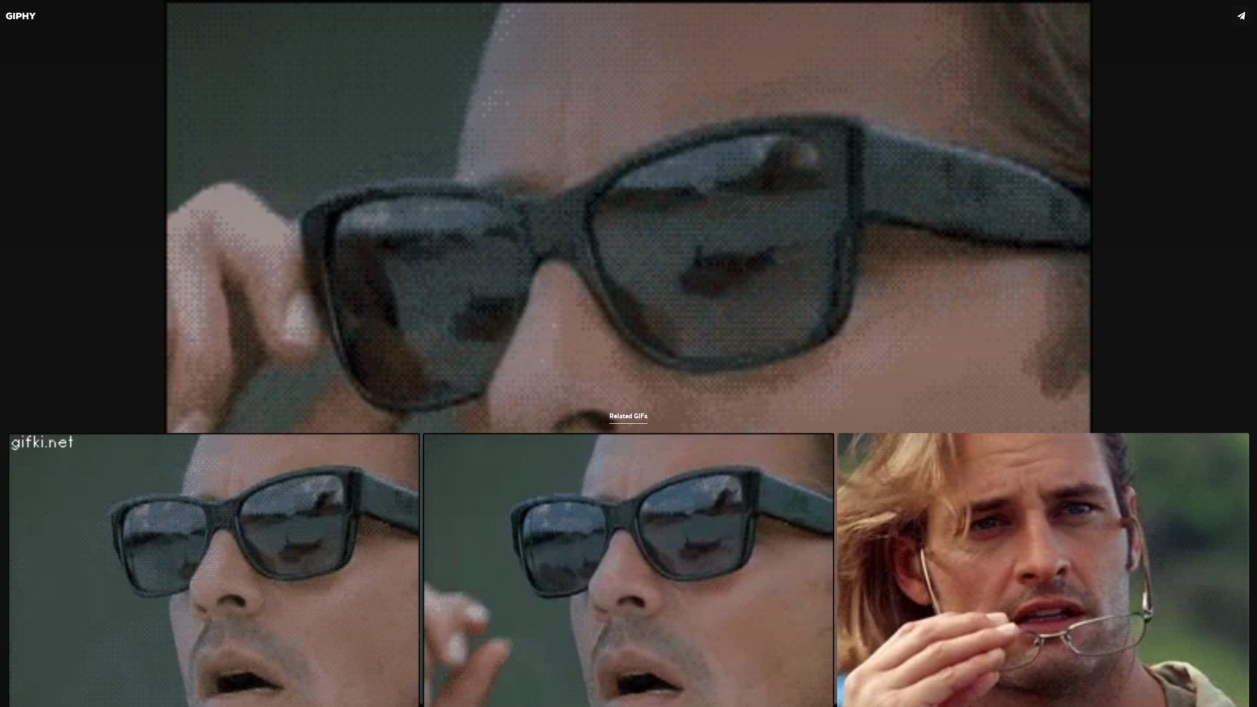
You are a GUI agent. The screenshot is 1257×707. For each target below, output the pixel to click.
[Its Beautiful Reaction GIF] (628, 353)
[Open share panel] (1241, 16)
